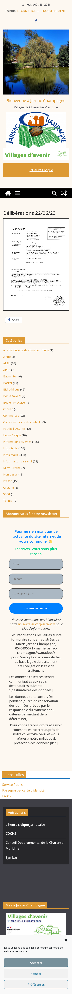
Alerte (7, 357)
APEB (6, 370)
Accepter (36, 963)
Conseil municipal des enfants (22, 422)
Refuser (36, 974)
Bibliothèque (11, 389)
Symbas (12, 857)
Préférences (36, 984)
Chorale (8, 409)
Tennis (7, 500)
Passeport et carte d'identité (23, 790)
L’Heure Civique (41, 170)
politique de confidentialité (36, 624)
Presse (7, 481)
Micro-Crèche (12, 468)
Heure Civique (12, 435)
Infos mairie (11, 455)
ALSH (6, 363)
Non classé (10, 474)
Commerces (11, 415)
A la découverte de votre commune (26, 350)
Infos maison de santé (17, 461)
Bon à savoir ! (12, 396)
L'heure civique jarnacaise (25, 824)
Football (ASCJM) (14, 429)
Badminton (10, 376)
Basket (7, 383)
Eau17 (6, 796)
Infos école (10, 448)
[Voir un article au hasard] (64, 193)
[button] (66, 940)
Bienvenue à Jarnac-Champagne (36, 100)
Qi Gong (8, 487)
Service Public (12, 784)
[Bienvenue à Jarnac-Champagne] (8, 193)
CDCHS (11, 833)
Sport (6, 494)
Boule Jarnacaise (14, 402)
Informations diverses (17, 442)
